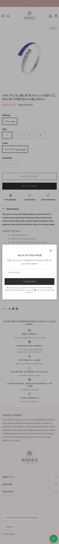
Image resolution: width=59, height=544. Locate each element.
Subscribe (29, 281)
